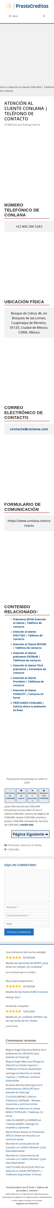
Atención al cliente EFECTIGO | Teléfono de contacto (27, 635)
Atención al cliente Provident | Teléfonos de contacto (28, 681)
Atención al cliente (31, 845)
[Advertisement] (27, 53)
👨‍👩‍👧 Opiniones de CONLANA (43, 794)
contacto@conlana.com (29, 429)
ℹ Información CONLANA (10, 794)
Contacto (33, 1190)
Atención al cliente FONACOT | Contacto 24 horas (28, 694)
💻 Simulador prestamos (32, 795)
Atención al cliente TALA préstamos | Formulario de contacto (29, 669)
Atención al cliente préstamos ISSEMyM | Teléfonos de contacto (27, 656)
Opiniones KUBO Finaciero (33, 991)
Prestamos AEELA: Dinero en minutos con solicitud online (25, 1135)
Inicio (3, 87)
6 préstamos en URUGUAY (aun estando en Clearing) (26, 1053)
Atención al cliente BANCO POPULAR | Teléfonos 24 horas (24, 1112)
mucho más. (27, 824)
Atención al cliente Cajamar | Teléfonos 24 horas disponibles (23, 1077)
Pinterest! (33, 1203)
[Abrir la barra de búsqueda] (44, 16)
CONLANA (13, 849)
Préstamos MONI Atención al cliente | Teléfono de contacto (29, 623)
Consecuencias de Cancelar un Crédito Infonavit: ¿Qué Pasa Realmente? (26, 1147)
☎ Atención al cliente (21, 794)
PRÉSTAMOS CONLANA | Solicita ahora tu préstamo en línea (29, 706)
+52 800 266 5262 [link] (29, 226)
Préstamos (14, 845)
